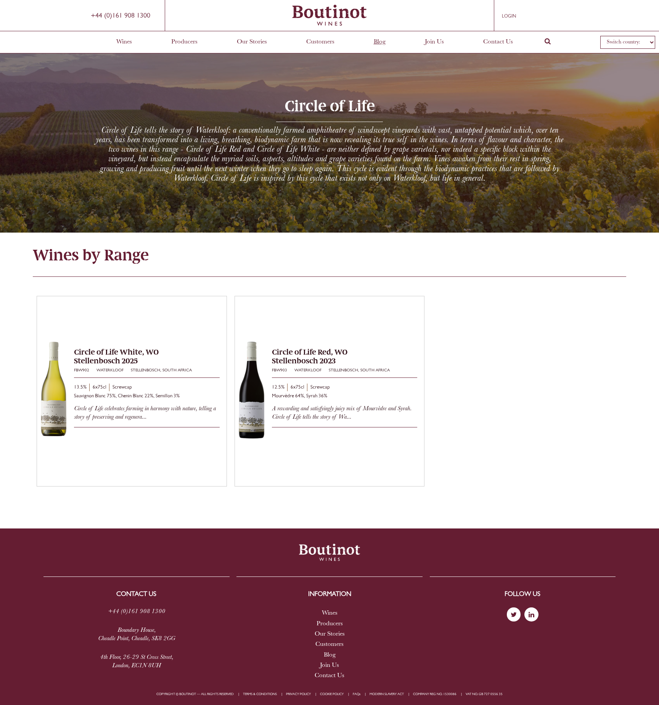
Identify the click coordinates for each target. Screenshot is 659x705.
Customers (320, 42)
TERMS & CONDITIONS (260, 694)
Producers (184, 42)
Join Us (434, 42)
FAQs (356, 694)
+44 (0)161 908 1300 (120, 16)
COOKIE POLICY (332, 694)
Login (509, 16)
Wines (124, 42)
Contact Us (498, 42)
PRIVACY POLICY (298, 694)
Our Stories (252, 42)
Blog (380, 42)
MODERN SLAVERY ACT (387, 694)
